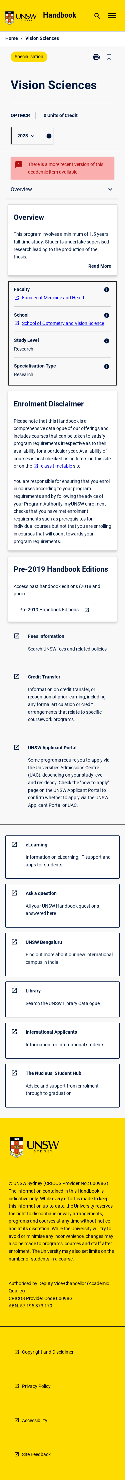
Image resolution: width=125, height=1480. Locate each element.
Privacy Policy (36, 1386)
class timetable (56, 466)
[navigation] (54, 610)
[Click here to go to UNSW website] (21, 19)
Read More (99, 266)
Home (11, 38)
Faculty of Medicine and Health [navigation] (54, 297)
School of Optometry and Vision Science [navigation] (63, 323)
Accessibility (34, 1420)
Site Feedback (36, 1454)
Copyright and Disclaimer (48, 1352)
